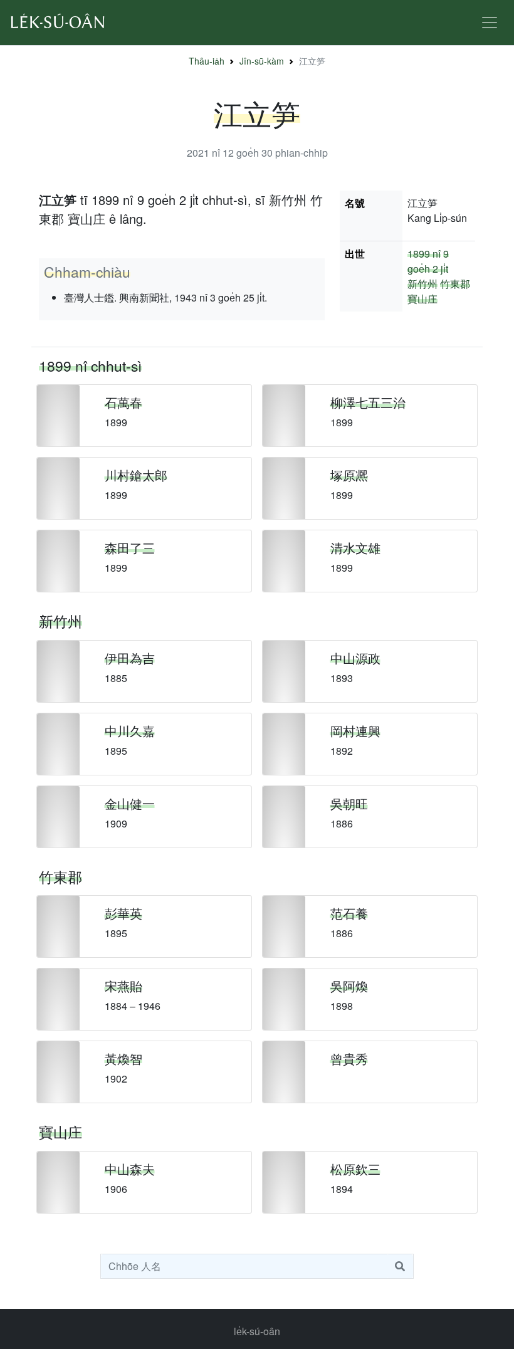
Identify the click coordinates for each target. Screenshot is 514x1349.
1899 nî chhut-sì (90, 365)
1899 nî (424, 253)
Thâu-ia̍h (206, 61)
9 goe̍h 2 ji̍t (428, 261)
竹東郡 (455, 283)
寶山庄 (422, 298)
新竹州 (422, 283)
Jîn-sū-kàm (261, 61)
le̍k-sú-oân (257, 1331)
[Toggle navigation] (489, 22)
